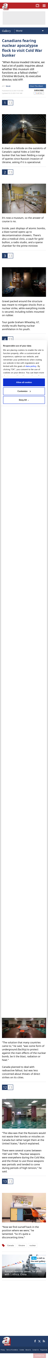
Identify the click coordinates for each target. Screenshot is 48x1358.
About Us (28, 1350)
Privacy (3, 1350)
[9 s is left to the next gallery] (24, 1266)
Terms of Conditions (12, 1350)
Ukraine (21, 1245)
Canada (10, 1245)
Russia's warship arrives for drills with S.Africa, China (23, 1273)
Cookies (21, 1350)
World (8, 86)
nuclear (32, 1245)
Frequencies (43, 1350)
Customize (22, 391)
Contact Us (39, 1355)
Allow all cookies (24, 382)
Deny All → (24, 400)
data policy (30, 366)
